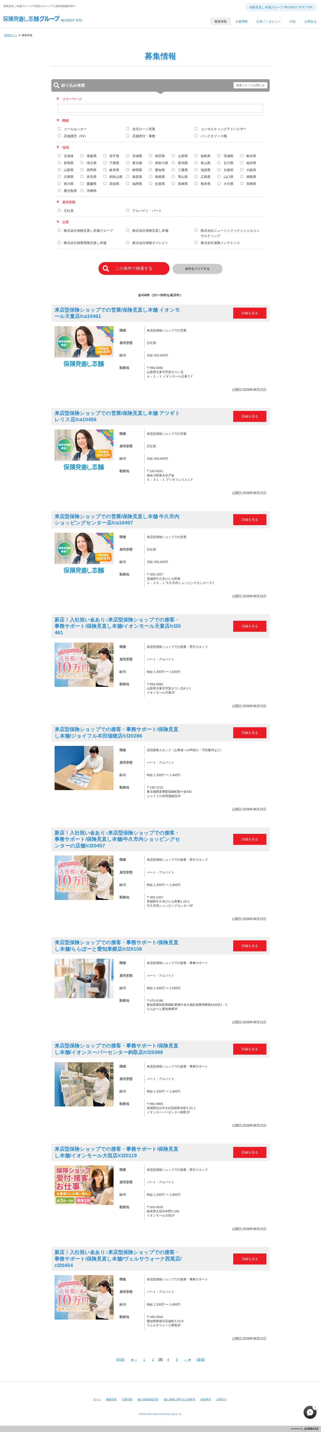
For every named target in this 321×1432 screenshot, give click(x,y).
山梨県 (69, 170)
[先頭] (120, 1359)
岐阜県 (114, 170)
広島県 (206, 177)
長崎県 (183, 184)
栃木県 (251, 156)
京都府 (228, 170)
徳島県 (251, 177)
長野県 (92, 170)
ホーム (97, 1399)
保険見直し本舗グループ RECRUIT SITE (42, 24)
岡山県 (183, 177)
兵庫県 (69, 177)
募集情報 (111, 1399)
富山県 (206, 163)
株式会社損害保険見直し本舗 (85, 243)
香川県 (69, 184)
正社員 (69, 210)
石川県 (228, 163)
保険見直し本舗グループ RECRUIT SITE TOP (280, 7)
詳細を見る (250, 313)
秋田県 (160, 156)
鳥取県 (137, 177)
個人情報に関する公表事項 (179, 1399)
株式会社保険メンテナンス (220, 243)
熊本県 (206, 184)
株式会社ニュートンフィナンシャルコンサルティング (230, 233)
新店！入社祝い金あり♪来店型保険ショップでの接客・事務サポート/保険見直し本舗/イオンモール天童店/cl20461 (118, 626)
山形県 (183, 156)
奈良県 (92, 177)
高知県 (114, 184)
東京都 (137, 163)
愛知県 (160, 170)
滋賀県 (206, 170)
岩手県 (114, 156)
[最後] (201, 1359)
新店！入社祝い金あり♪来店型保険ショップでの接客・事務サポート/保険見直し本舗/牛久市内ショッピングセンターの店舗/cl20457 (117, 839)
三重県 (183, 170)
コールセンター (75, 129)
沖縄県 (92, 191)
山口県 (228, 177)
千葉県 (114, 163)
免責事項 (205, 1399)
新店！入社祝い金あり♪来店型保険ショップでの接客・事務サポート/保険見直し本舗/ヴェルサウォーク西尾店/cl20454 (118, 1258)
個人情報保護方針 (148, 1399)
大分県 (228, 184)
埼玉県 (92, 163)
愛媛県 (92, 184)
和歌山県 (116, 177)
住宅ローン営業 (143, 129)
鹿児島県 (70, 191)
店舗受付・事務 (143, 136)
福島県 (206, 156)
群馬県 (69, 163)
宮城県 (137, 156)
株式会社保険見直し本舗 (150, 230)
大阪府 (251, 170)
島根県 (160, 177)
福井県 (251, 163)
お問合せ (221, 1399)
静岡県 (137, 170)
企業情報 (127, 1399)
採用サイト (10, 35)
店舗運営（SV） (76, 136)
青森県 (92, 156)
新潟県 (183, 163)
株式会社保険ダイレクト (150, 243)
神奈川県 (161, 163)
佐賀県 (160, 184)
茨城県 (228, 156)
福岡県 (137, 184)
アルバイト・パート (147, 210)
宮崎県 (251, 184)
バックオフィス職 (214, 136)
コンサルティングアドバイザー (224, 129)
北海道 (69, 156)
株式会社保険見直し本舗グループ (88, 230)
